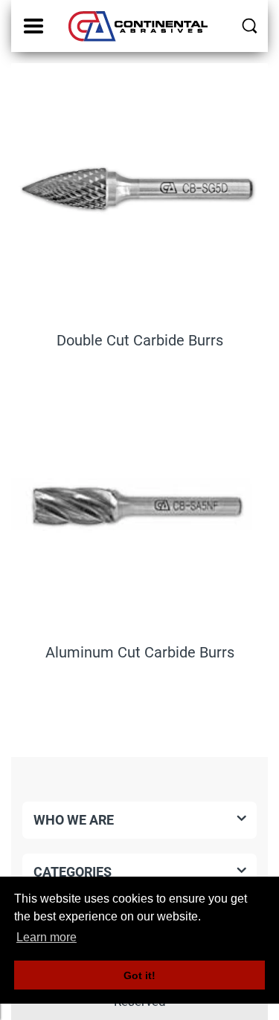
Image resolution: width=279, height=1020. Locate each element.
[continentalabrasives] (139, 26)
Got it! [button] (139, 975)
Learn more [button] (46, 937)
